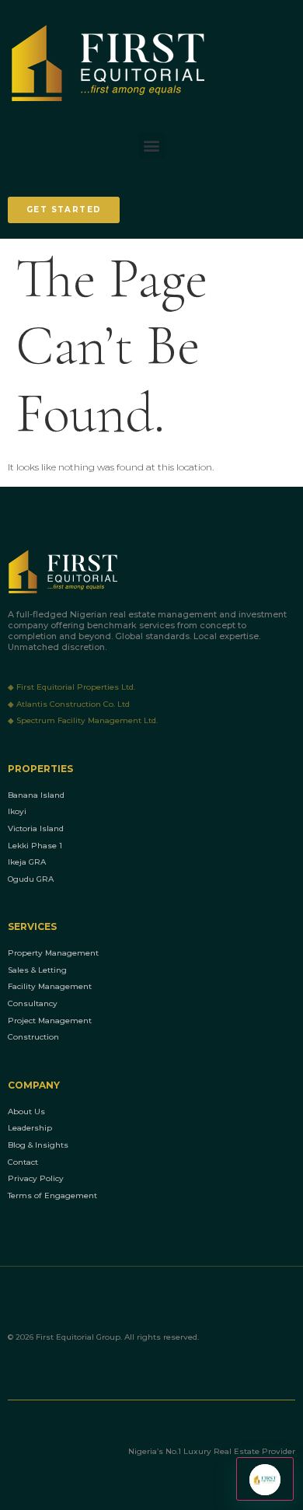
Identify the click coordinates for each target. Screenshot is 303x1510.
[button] (152, 145)
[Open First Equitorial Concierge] (265, 1479)
